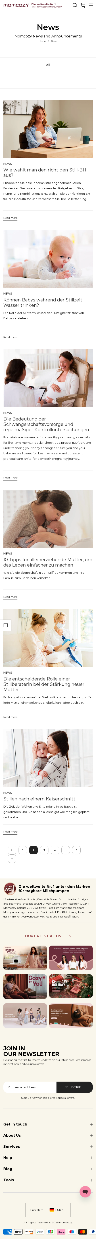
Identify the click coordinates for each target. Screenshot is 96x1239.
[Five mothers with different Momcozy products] (25, 1015)
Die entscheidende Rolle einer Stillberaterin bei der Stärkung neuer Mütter (43, 684)
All (48, 65)
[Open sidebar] (5, 625)
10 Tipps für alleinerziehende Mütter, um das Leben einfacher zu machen (47, 562)
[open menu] (91, 5)
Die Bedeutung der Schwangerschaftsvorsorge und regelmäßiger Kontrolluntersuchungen (46, 424)
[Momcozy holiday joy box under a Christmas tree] (71, 986)
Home (42, 41)
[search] (75, 5)
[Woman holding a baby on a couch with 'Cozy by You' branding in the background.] (25, 986)
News (7, 163)
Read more (10, 218)
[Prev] (12, 850)
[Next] (12, 858)
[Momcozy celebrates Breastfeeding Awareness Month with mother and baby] (71, 1015)
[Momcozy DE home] (33, 5)
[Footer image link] (25, 958)
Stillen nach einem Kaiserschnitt (39, 799)
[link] (83, 5)
